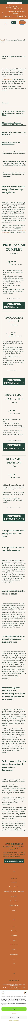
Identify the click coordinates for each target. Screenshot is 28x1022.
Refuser (14, 1013)
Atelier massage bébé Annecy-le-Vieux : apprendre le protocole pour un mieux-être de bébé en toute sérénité (15, 163)
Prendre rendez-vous (14, 447)
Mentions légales (14, 944)
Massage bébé (14, 882)
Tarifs (14, 940)
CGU (14, 959)
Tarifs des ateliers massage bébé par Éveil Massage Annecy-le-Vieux (13, 113)
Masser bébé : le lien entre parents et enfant (11, 143)
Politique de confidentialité (14, 1020)
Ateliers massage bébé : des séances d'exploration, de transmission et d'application (14, 174)
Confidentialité (14, 954)
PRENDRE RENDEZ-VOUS (14, 305)
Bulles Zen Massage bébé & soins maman (14, 891)
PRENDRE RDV (22, 22)
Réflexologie (14, 896)
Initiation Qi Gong (14, 905)
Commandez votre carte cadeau (14, 3)
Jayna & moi (14, 935)
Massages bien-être (14, 886)
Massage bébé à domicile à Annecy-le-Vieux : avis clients (13, 123)
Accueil (2, 40)
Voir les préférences (14, 1017)
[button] (26, 993)
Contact (14, 910)
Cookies (14, 949)
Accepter (14, 1009)
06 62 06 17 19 (9, 16)
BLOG (13, 22)
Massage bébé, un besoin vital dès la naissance (14, 133)
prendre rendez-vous (14, 517)
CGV (14, 963)
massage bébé (8, 79)
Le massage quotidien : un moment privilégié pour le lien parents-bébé (14, 152)
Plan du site (14, 930)
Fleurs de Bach (14, 900)
